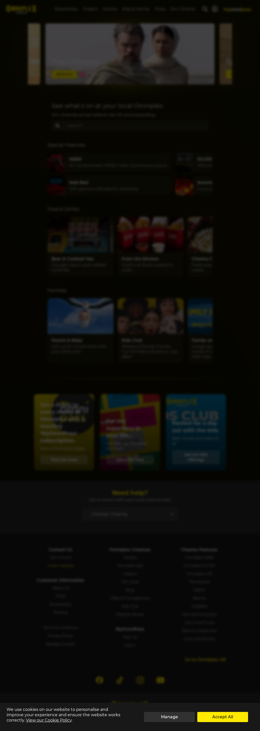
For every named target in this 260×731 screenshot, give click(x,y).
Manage (169, 716)
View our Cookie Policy (49, 720)
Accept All (222, 716)
